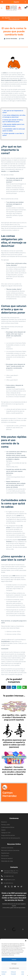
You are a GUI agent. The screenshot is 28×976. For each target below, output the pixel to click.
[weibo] (21, 887)
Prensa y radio (5, 824)
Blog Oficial (8, 17)
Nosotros (4, 822)
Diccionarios (5, 856)
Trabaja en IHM (5, 832)
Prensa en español (7, 858)
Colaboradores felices (7, 827)
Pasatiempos (5, 853)
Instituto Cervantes (7, 847)
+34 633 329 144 (8, 883)
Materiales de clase (7, 861)
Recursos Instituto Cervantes (10, 850)
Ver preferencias (14, 968)
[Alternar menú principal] (1, 8)
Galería (3, 830)
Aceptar (14, 959)
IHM (3, 17)
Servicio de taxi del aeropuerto (10, 838)
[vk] (18, 887)
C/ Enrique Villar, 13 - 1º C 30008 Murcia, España (11, 871)
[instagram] (12, 887)
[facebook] (5, 887)
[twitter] (8, 887)
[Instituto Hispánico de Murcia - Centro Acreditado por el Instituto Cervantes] (19, 8)
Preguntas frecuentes (8, 835)
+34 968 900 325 (9, 876)
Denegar (14, 964)
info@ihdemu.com (9, 879)
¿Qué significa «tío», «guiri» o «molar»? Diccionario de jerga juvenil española (14, 717)
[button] (25, 940)
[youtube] (15, 887)
